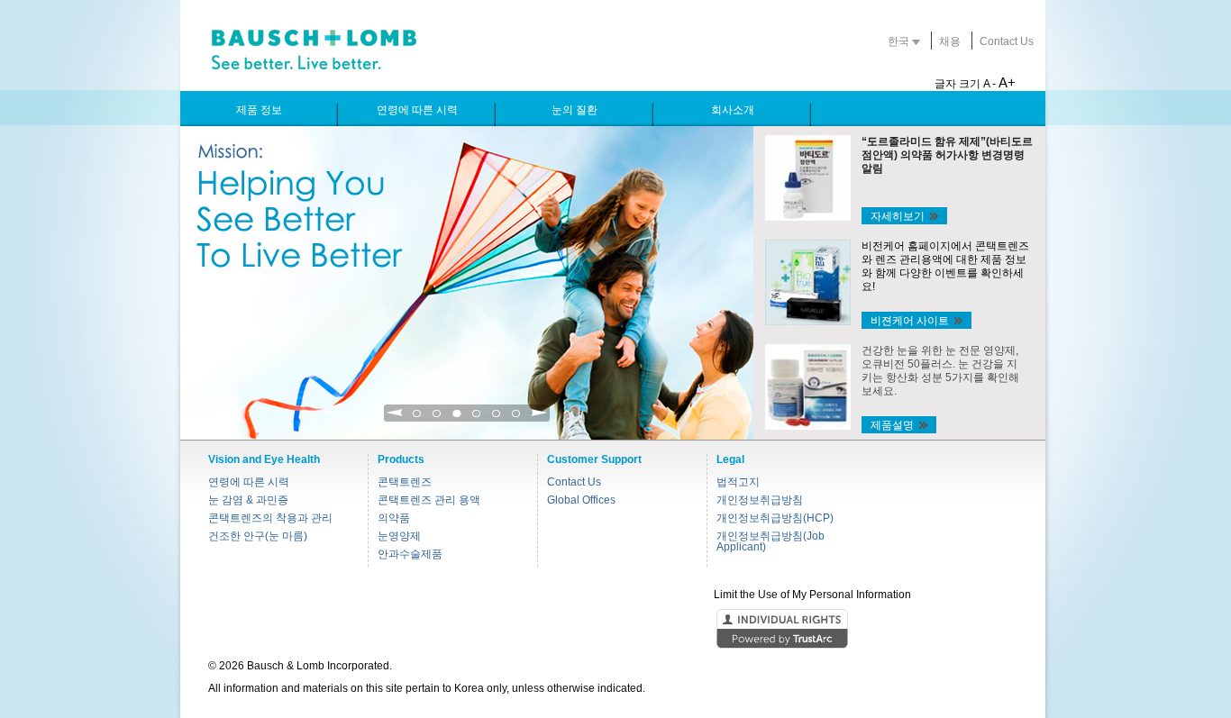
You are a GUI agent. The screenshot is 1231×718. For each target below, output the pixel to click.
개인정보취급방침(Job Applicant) (770, 541)
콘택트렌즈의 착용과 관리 (270, 518)
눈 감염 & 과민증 (248, 500)
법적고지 (738, 482)
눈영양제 (399, 536)
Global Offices (581, 500)
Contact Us (1007, 41)
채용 (950, 41)
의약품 (394, 518)
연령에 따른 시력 (248, 482)
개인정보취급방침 (759, 500)
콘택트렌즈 (405, 482)
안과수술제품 (410, 554)
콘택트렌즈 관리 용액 (429, 500)
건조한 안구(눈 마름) (257, 536)
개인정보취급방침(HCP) (775, 518)
